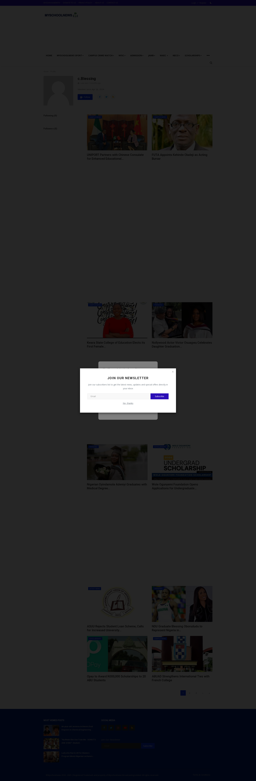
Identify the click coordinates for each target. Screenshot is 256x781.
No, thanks (128, 403)
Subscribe (159, 396)
